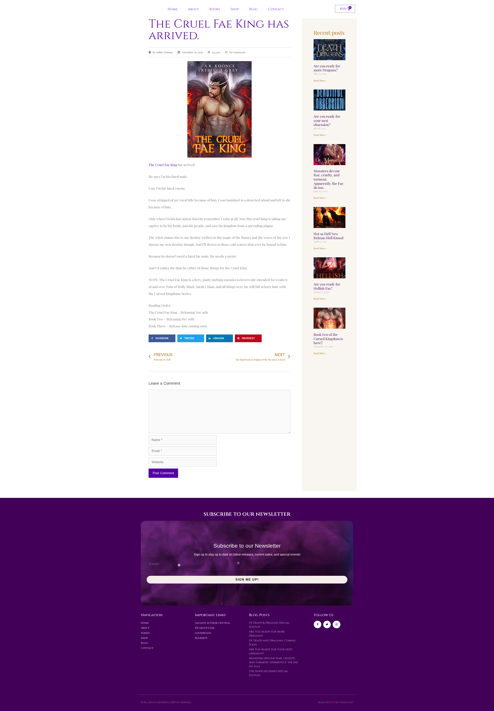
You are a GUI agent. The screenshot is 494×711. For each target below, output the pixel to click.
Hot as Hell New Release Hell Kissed (328, 235)
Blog (253, 9)
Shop (234, 9)
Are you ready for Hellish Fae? (327, 286)
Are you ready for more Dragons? (327, 68)
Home (173, 9)
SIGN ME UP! (247, 579)
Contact (276, 9)
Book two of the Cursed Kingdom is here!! (328, 338)
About (193, 9)
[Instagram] (336, 624)
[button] (162, 338)
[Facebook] (317, 624)
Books (214, 9)
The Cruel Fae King (163, 165)
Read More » (320, 80)
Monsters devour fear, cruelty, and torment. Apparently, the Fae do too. (273, 662)
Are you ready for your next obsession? (327, 120)
